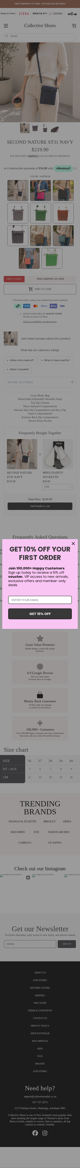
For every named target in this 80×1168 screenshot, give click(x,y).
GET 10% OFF (40, 613)
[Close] (73, 543)
